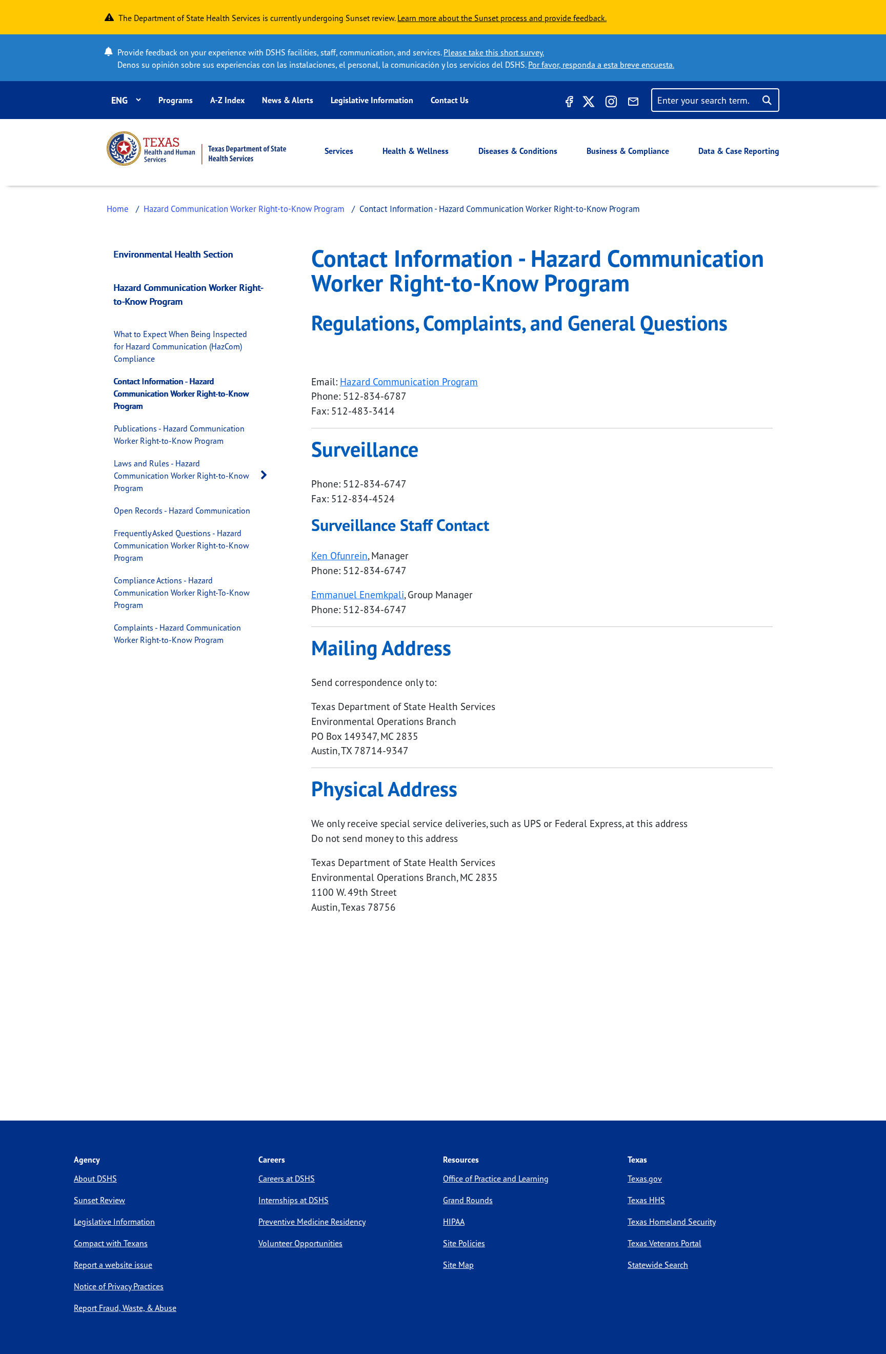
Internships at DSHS (293, 1200)
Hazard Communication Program (409, 382)
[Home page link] (196, 148)
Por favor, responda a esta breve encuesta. (601, 65)
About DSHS (95, 1178)
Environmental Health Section (173, 254)
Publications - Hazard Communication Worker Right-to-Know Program (179, 434)
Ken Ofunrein (339, 556)
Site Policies (464, 1243)
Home (118, 208)
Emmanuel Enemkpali (357, 594)
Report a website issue (113, 1265)
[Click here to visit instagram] (611, 103)
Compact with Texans (111, 1243)
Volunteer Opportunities (300, 1243)
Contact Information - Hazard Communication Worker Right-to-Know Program (181, 393)
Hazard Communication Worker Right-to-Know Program (244, 208)
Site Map (458, 1265)
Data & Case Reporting (738, 151)
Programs (175, 100)
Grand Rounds (468, 1200)
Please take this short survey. (494, 52)
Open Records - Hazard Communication (182, 510)
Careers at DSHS (286, 1178)
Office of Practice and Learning (496, 1178)
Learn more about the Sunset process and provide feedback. (502, 18)
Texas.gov (645, 1178)
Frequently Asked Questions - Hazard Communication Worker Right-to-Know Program (181, 545)
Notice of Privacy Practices (119, 1286)
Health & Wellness (415, 151)
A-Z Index (227, 100)
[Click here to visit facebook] (568, 103)
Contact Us (450, 100)
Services (339, 151)
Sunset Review (99, 1200)
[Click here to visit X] (588, 103)
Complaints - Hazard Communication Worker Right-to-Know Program (177, 633)
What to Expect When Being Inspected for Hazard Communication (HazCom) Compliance (180, 346)
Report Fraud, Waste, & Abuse (125, 1308)
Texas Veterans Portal (664, 1243)
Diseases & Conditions (517, 151)
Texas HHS (646, 1200)
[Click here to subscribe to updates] (633, 103)
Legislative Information (372, 100)
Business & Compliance (628, 151)
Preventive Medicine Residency (312, 1221)
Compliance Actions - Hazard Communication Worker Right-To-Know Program (182, 592)
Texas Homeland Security (672, 1221)
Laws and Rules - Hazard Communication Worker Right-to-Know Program (181, 475)
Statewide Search (658, 1265)
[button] (266, 475)
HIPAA (454, 1221)
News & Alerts (287, 100)
